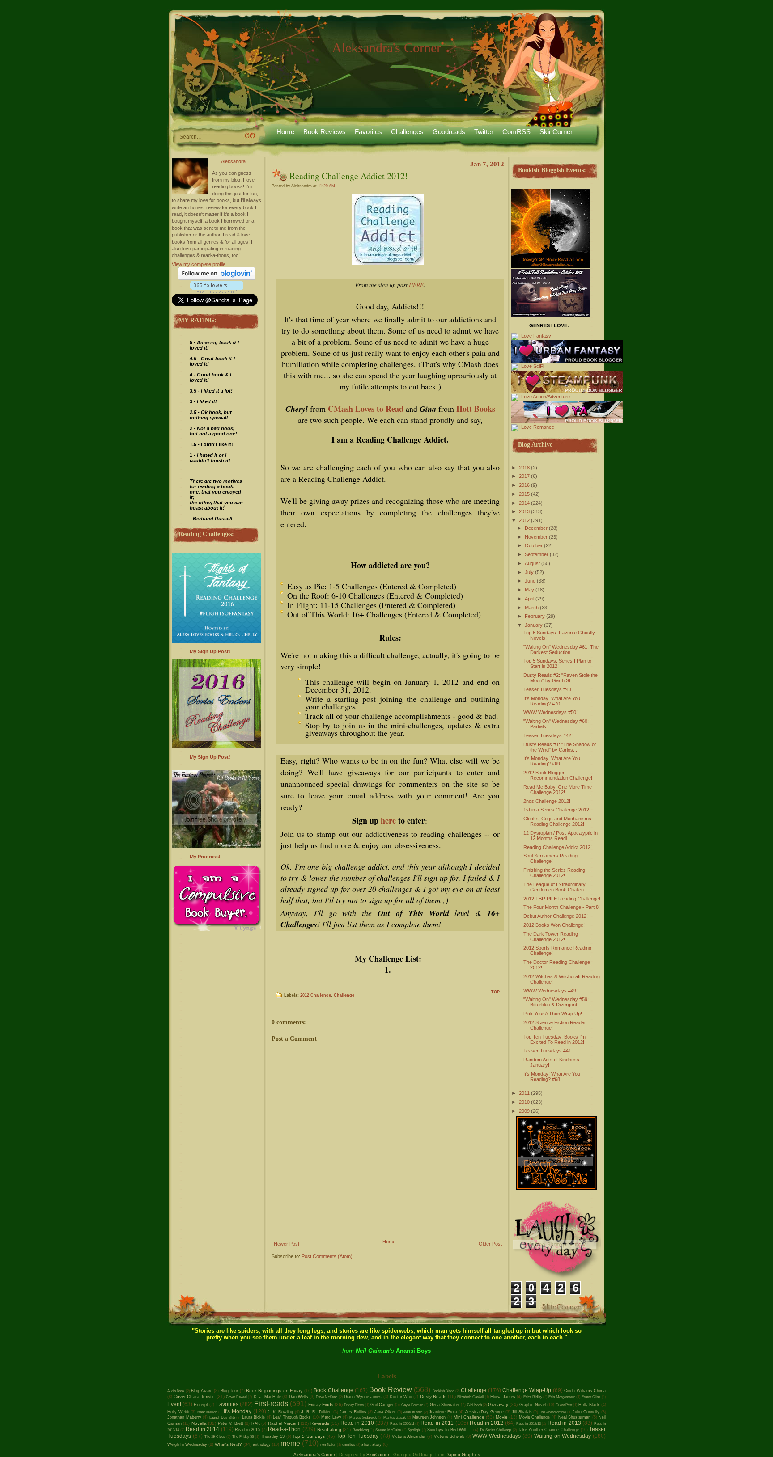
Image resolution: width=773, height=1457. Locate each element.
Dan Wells (298, 1396)
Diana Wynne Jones (363, 1396)
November (536, 537)
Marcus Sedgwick (363, 1417)
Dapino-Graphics (463, 1454)
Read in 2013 (564, 1423)
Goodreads (449, 131)
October (534, 545)
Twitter (483, 131)
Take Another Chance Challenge (548, 1429)
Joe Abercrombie (553, 1412)
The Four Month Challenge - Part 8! (561, 907)
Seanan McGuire (388, 1430)
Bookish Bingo (443, 1391)
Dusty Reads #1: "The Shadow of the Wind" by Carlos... (559, 747)
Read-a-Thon (284, 1429)
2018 (524, 467)
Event (174, 1404)
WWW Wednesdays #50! (550, 712)
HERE (416, 285)
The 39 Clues (214, 1437)
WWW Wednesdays (496, 1436)
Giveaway (498, 1404)
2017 (524, 476)
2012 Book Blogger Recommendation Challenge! (557, 775)
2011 (524, 1093)
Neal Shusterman (574, 1417)
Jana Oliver (385, 1412)
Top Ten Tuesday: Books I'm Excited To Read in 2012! (554, 1039)
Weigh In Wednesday (187, 1444)
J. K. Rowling (280, 1412)
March (532, 607)
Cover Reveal (236, 1397)
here (387, 820)
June (530, 580)
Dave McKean (326, 1397)
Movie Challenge (534, 1417)
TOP (495, 992)
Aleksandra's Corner (386, 47)
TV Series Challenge (495, 1430)
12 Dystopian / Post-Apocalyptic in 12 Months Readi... (560, 835)
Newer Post (286, 1243)
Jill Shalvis (522, 1412)
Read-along (329, 1429)
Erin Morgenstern (561, 1397)
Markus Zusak (394, 1417)
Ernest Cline (591, 1397)
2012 (524, 520)
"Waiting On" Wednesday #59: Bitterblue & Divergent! (556, 1002)
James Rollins (353, 1412)
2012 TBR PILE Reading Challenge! (561, 898)
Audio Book (175, 1391)
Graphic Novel (532, 1404)
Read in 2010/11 (402, 1424)
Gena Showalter (444, 1404)
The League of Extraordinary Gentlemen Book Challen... (555, 887)
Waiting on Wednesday (562, 1436)
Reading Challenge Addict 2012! (348, 176)
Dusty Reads (433, 1396)
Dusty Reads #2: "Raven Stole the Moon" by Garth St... (560, 677)
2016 (524, 485)
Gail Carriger (382, 1404)
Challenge (344, 995)
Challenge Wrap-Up (526, 1390)
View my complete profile (198, 264)
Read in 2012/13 (528, 1424)
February (535, 616)
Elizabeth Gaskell (470, 1397)
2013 (524, 511)
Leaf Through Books (292, 1417)
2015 (524, 494)
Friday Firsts (354, 1405)
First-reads (271, 1403)
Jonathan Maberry (184, 1417)
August (532, 563)
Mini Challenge (469, 1417)
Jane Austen (412, 1412)
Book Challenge (333, 1390)
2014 (524, 503)
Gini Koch (474, 1405)
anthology (262, 1444)
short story (371, 1444)
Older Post (490, 1243)
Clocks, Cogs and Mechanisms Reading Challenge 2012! (557, 821)
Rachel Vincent (283, 1423)
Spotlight (414, 1430)
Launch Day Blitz (222, 1417)
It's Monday (237, 1411)
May (529, 589)
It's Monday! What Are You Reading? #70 (551, 701)
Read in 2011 (437, 1423)
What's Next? (228, 1444)
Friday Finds (320, 1404)
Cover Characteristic (194, 1396)
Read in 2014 (202, 1429)
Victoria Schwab (449, 1436)
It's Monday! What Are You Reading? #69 (551, 761)
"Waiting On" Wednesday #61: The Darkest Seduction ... (561, 649)
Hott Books (475, 408)
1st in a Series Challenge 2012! (556, 809)
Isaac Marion (207, 1412)
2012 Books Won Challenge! (554, 925)
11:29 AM (326, 186)
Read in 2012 (486, 1423)
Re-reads (319, 1423)
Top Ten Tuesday (357, 1436)
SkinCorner (556, 131)
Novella (199, 1423)
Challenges (407, 131)
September (536, 554)
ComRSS (516, 131)
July (529, 572)
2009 (524, 1111)
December (536, 528)
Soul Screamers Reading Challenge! (550, 858)
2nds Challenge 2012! (546, 801)
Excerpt (201, 1404)
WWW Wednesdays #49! (550, 990)
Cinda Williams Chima (585, 1391)
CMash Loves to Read (365, 408)
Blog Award (201, 1391)
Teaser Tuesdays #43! (548, 689)
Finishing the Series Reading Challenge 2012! (554, 872)
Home (285, 131)
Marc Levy (331, 1417)
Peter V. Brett (230, 1423)
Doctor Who (401, 1396)
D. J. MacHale (267, 1396)
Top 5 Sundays (309, 1436)
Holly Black (588, 1404)
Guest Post (564, 1405)
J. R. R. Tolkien (316, 1412)
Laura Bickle (253, 1417)
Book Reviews (324, 131)
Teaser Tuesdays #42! (548, 735)
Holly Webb (178, 1412)
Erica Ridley (532, 1397)
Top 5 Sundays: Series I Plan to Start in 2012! (557, 663)
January (534, 625)
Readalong (361, 1430)
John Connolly (586, 1412)
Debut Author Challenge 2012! (555, 916)
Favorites (368, 131)
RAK (255, 1423)
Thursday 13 (273, 1436)
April (529, 598)
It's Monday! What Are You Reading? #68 (551, 1076)
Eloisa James (502, 1396)
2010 (524, 1102)
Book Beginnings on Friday (274, 1390)
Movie (502, 1417)
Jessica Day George (484, 1412)
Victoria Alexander (409, 1436)
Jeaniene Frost (443, 1412)
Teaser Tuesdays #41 (547, 1050)
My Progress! (205, 856)
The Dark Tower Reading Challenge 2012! (550, 936)
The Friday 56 (243, 1437)
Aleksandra (233, 161)
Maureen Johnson (429, 1417)
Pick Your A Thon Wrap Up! (552, 1013)
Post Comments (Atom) (327, 1256)
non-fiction (328, 1445)
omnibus (348, 1445)
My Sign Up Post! (210, 651)
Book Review (390, 1390)
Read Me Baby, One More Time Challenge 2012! (557, 789)
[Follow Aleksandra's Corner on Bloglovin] (216, 278)
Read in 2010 (357, 1423)
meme (290, 1443)
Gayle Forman (412, 1405)
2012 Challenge (315, 995)
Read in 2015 (247, 1429)
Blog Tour (229, 1391)
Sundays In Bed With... (449, 1429)
